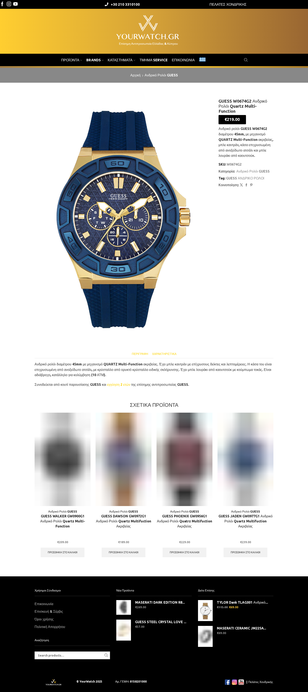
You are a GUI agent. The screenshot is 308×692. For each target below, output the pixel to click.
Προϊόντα (70, 60)
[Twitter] (15, 4)
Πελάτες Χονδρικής (260, 682)
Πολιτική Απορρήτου (50, 627)
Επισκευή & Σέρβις (49, 611)
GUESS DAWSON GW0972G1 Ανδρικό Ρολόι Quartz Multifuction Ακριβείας (123, 521)
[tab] (140, 354)
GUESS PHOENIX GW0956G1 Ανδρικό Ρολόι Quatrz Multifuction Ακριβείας (184, 521)
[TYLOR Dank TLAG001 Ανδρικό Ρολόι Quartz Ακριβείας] (205, 610)
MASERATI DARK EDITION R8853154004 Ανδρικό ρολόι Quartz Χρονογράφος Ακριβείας (160, 602)
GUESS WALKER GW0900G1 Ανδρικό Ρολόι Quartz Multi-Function (62, 521)
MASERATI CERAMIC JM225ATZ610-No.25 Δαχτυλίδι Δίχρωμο (242, 628)
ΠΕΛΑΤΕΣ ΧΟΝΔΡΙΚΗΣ (228, 4)
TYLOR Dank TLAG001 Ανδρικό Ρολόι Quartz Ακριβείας (242, 602)
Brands (93, 60)
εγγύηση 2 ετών (118, 384)
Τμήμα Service (154, 60)
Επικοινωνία (183, 60)
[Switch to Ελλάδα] (202, 60)
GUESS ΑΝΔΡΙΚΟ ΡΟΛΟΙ (245, 178)
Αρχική (135, 75)
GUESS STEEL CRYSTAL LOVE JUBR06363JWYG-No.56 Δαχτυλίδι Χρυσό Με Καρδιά (160, 622)
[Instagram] (9, 4)
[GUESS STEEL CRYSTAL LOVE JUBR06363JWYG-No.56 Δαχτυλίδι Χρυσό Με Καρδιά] (123, 630)
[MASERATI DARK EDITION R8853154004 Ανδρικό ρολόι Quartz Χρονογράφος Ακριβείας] (123, 607)
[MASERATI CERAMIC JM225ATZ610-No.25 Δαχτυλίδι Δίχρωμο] (205, 636)
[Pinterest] (251, 185)
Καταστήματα (120, 60)
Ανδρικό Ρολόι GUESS (161, 75)
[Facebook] (2, 4)
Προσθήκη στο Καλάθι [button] (62, 552)
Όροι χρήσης (44, 619)
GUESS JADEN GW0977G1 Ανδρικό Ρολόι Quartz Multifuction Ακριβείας (246, 521)
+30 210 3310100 (125, 4)
